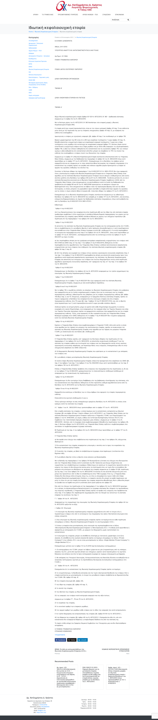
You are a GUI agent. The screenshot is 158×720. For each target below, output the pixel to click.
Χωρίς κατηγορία (34, 95)
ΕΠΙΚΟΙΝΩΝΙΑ (119, 14)
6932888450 (45, 706)
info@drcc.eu (42, 710)
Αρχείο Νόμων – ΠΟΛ (35, 50)
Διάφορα (31, 53)
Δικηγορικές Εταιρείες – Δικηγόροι (39, 56)
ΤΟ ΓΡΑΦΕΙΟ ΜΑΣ (47, 14)
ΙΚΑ (30, 72)
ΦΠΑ (30, 92)
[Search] (128, 19)
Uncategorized (33, 40)
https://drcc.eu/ (41, 712)
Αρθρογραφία (33, 48)
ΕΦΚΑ (30, 66)
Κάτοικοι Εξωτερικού (35, 74)
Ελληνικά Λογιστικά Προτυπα (38, 61)
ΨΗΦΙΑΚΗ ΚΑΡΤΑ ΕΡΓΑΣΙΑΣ (37, 98)
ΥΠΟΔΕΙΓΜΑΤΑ (60, 635)
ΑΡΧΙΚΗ (35, 14)
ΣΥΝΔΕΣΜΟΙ (106, 14)
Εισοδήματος (33, 58)
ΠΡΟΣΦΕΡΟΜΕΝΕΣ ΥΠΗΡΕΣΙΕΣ (68, 14)
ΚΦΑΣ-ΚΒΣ (32, 80)
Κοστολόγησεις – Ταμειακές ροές (39, 77)
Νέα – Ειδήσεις (33, 87)
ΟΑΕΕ (30, 90)
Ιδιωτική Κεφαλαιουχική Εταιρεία (87, 37)
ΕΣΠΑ (30, 64)
